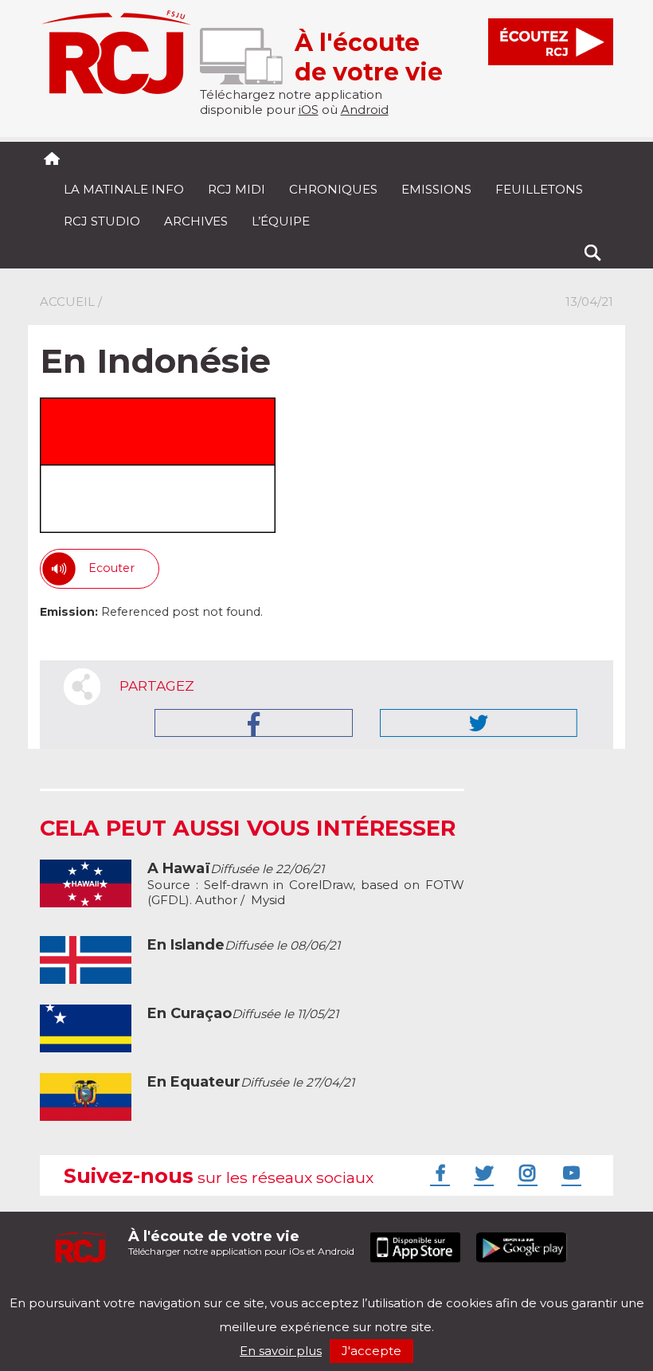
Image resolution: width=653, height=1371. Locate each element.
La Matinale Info (124, 189)
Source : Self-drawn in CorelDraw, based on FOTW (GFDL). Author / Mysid (305, 884)
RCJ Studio (102, 221)
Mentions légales (89, 1289)
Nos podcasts (308, 1289)
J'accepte (371, 1350)
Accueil (67, 301)
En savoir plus (281, 1350)
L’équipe (281, 221)
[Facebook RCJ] (438, 1172)
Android (365, 109)
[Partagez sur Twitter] (478, 723)
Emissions (436, 189)
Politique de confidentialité (203, 1289)
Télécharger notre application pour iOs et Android (241, 1242)
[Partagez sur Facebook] (253, 723)
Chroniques (333, 189)
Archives (196, 221)
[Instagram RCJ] (526, 1172)
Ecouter (111, 568)
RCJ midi (236, 189)
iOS (309, 109)
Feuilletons (539, 189)
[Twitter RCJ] (482, 1172)
